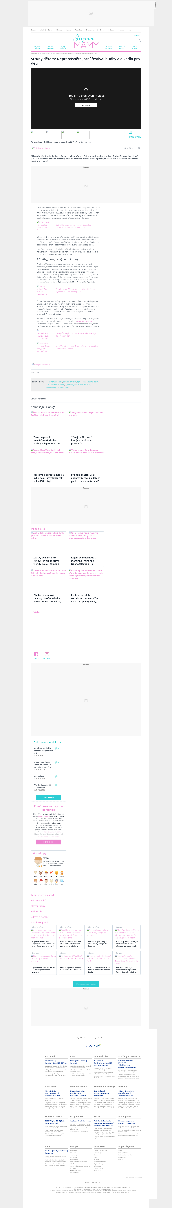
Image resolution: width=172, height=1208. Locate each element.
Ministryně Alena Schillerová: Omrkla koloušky (55, 1156)
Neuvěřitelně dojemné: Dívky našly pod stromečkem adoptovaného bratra (77, 347)
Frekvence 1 (122, 1157)
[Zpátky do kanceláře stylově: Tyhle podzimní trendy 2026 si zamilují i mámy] (48, 543)
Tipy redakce (46, 54)
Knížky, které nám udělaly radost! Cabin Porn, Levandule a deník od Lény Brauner (74, 226)
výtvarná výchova (72, 384)
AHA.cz (63, 953)
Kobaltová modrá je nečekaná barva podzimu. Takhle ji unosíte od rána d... (129, 1077)
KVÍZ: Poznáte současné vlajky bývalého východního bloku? (54, 1130)
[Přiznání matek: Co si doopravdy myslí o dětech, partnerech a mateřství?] (86, 460)
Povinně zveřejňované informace (121, 1192)
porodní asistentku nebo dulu (48, 836)
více (129, 30)
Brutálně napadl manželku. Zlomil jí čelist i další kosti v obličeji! (103, 1073)
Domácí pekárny (123, 1093)
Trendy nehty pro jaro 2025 (103, 1063)
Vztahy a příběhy (63, 47)
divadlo (59, 381)
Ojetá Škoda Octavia (75, 1170)
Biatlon (83, 1061)
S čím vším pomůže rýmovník (104, 1125)
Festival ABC (130, 1123)
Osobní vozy (73, 1155)
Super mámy (35, 54)
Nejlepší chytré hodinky (77, 1091)
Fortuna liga (49, 1153)
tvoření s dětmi (63, 387)
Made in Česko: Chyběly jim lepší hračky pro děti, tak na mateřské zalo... (56, 1160)
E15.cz (50, 30)
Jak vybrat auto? (74, 1172)
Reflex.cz (111, 30)
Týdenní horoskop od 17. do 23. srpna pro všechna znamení (43, 969)
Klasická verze (85, 1038)
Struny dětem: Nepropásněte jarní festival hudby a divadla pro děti (75, 54)
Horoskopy (39, 853)
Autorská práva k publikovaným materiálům (62, 1190)
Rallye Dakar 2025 (51, 1093)
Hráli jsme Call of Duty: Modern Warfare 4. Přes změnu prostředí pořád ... (81, 1099)
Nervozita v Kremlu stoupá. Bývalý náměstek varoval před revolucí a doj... (105, 1099)
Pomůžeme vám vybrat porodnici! (48, 808)
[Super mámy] (86, 41)
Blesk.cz (33, 30)
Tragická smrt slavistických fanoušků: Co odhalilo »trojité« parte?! (80, 1066)
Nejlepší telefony (75, 1093)
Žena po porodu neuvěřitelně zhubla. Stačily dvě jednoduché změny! (46, 442)
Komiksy (121, 1123)
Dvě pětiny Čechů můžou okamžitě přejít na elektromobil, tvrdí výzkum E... (56, 1103)
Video (37, 612)
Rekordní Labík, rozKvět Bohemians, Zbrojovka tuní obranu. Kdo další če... (55, 1164)
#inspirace (73, 1121)
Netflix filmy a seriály (52, 1123)
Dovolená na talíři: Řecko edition (79, 1131)
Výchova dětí (38, 900)
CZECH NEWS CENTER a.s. (78, 1187)
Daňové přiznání (99, 1091)
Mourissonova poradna (126, 1121)
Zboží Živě (73, 1152)
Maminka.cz (38, 528)
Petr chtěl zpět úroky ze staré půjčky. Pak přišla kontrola (97, 943)
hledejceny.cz (73, 1150)
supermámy (50, 381)
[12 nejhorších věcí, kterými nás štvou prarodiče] (86, 422)
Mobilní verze (102, 1038)
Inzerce (87, 1183)
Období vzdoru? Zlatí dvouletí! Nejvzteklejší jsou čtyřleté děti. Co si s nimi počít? (75, 290)
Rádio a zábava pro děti (125, 1155)
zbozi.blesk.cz (74, 1159)
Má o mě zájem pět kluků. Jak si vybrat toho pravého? (129, 1130)
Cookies (133, 1190)
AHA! (42, 30)
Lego (95, 1157)
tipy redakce (82, 381)
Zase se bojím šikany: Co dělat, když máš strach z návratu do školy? (128, 1127)
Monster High (98, 1152)
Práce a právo (134, 47)
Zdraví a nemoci (50, 47)
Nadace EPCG (98, 1095)
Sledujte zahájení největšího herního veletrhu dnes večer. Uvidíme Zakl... (128, 1134)
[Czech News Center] (97, 1046)
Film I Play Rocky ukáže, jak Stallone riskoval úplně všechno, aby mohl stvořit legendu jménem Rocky (127, 943)
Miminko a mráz (124, 1065)
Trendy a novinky (122, 47)
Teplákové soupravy (100, 1164)
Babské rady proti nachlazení (103, 1123)
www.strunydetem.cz (86, 321)
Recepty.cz (78, 30)
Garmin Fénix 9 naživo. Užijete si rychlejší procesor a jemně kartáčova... (81, 1107)
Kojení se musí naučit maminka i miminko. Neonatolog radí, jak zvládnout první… (83, 562)
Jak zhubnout (98, 1061)
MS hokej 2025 (74, 1061)
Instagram (46, 658)
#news (89, 1121)
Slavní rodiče (38, 906)
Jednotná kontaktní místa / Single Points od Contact (95, 1192)
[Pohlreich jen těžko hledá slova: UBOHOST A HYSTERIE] (71, 957)
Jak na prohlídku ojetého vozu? (78, 1161)
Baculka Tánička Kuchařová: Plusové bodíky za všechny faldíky (99, 969)
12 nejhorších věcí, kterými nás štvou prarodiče (81, 440)
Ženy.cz (119, 953)
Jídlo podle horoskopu (125, 1095)
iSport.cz (59, 30)
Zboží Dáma (73, 1157)
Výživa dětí (37, 911)
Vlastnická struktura (74, 1192)
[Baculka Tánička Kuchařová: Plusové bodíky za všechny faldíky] (99, 958)
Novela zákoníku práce (101, 1093)
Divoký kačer (60, 1121)
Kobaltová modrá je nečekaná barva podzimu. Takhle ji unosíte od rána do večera (127, 969)
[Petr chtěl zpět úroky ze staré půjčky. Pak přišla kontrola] (99, 932)
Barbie (96, 1155)
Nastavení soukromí (61, 1192)
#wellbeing (81, 1121)
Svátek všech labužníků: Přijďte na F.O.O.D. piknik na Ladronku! (128, 1107)
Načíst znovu (86, 105)
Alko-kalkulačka (50, 1091)
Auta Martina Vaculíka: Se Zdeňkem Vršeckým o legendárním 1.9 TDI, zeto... (55, 1107)
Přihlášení (137, 36)
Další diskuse (48, 797)
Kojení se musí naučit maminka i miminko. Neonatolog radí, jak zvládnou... (127, 1071)
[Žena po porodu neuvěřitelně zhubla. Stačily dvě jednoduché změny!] (48, 422)
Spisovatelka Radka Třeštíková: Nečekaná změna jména (103, 1069)
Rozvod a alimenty (109, 47)
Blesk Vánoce (49, 1061)
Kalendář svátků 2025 (52, 1063)
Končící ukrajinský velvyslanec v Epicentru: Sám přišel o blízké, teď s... (56, 1074)
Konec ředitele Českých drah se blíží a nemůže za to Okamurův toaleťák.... (104, 1107)
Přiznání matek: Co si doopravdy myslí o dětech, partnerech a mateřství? (86, 478)
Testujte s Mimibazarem (100, 1150)
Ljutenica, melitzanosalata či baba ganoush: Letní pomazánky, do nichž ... (129, 1099)
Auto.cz (68, 30)
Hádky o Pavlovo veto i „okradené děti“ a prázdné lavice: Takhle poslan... (56, 1070)
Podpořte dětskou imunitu (102, 1121)
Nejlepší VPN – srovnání (78, 1095)
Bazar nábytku (98, 1170)
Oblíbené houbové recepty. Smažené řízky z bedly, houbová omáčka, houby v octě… (47, 600)
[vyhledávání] (139, 40)
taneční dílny (51, 387)
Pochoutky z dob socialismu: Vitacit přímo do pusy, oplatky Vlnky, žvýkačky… (85, 600)
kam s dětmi (93, 381)
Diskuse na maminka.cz (47, 742)
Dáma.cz (121, 30)
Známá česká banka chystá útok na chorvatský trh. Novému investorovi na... (104, 1103)
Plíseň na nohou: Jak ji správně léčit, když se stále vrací (104, 1137)
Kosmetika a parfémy (100, 1161)
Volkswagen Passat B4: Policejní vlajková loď (54, 1099)
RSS (100, 1183)
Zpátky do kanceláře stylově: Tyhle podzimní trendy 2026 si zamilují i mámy (46, 562)
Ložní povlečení (98, 1168)
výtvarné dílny (85, 384)
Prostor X (48, 1151)
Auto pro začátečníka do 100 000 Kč (80, 1166)
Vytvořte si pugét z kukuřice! (126, 1074)
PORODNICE (48, 842)
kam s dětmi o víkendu (55, 384)
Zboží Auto (73, 1168)
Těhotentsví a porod (42, 895)
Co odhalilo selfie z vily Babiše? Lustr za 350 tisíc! (104, 1076)
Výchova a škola (37, 47)
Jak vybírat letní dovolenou (127, 1067)
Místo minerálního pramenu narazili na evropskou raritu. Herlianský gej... (56, 1127)
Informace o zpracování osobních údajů (118, 1190)
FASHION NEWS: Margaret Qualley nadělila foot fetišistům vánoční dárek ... (81, 1124)
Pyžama (96, 1159)
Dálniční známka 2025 (52, 1095)
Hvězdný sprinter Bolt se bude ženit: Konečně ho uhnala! (80, 1070)
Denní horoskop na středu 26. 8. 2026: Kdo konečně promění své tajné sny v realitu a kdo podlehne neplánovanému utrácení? (70, 943)
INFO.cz (63, 1063)
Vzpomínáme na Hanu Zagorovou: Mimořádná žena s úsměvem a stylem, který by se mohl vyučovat (43, 943)
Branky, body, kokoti (59, 1151)
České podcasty (123, 1152)
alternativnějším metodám (52, 832)
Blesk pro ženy (91, 30)
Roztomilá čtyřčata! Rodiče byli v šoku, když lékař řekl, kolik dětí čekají (48, 478)
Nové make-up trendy (101, 1065)
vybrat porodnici (44, 816)
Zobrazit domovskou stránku (86, 984)
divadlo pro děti (69, 381)
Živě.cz (102, 30)
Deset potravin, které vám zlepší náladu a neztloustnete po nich (103, 1129)
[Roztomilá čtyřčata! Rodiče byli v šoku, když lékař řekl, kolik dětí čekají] (48, 460)
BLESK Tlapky (50, 1121)
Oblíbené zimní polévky (126, 1091)
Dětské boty (97, 1166)
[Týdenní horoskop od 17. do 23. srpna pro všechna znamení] (44, 958)
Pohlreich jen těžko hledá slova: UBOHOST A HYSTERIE (71, 968)
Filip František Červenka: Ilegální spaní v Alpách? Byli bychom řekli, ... (56, 1134)
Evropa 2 (121, 1159)
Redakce (94, 1183)
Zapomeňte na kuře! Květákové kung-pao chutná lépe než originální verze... (129, 1103)
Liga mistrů (73, 1063)
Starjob (120, 1150)
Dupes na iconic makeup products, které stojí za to (79, 1128)
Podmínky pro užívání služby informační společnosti (91, 1190)
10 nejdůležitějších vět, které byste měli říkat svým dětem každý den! (76, 334)
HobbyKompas (74, 1164)
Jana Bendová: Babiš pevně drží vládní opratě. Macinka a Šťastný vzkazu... (56, 1066)
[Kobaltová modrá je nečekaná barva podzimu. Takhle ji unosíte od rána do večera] (127, 960)
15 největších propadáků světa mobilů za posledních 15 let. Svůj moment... (80, 1103)
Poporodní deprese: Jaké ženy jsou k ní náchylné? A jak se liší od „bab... (104, 1133)
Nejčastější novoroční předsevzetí (125, 1062)
